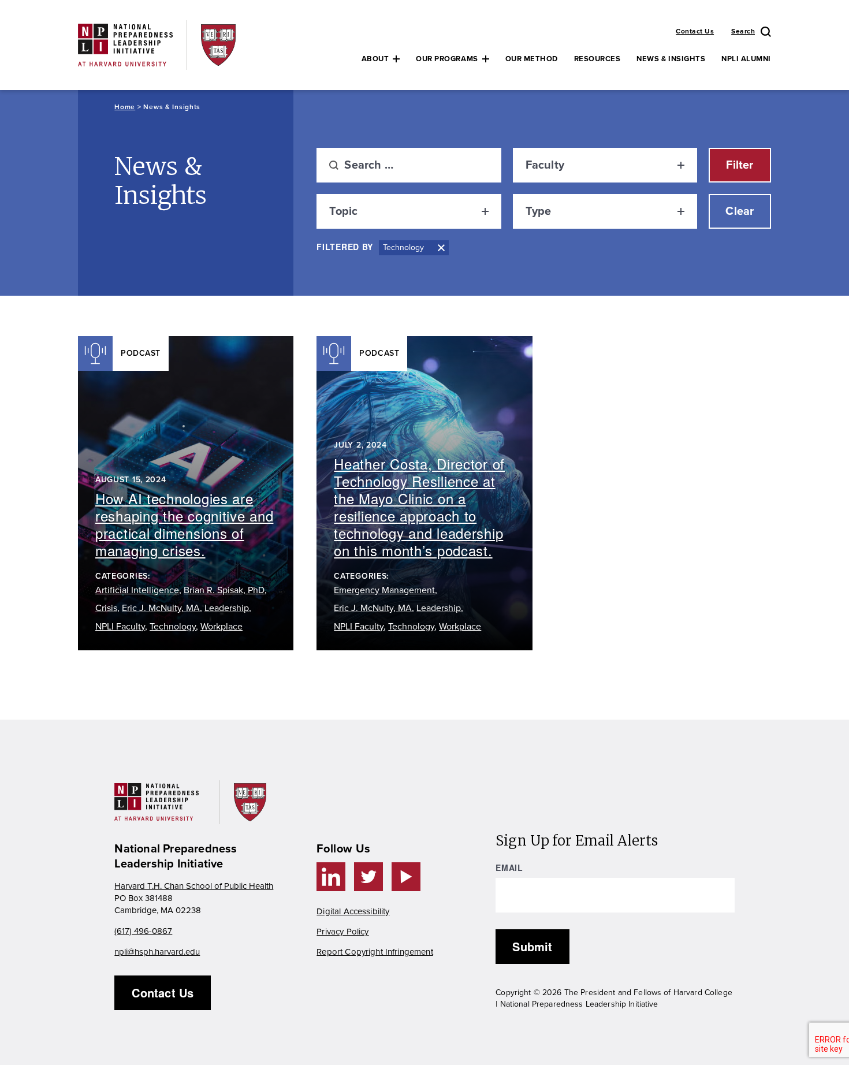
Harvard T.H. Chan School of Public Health (193, 886)
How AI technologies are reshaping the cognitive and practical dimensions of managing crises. (184, 524)
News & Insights (670, 59)
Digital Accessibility (352, 911)
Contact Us (695, 31)
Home (124, 107)
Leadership (226, 608)
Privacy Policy (342, 931)
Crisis (106, 608)
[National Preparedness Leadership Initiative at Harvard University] (125, 45)
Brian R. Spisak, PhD (224, 590)
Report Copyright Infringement (374, 952)
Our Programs (447, 59)
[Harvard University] (218, 44)
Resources (597, 59)
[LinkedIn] (330, 876)
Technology (173, 626)
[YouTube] (406, 876)
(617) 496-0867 (143, 931)
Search (743, 31)
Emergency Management (384, 590)
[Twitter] (368, 876)
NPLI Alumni (746, 59)
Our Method (531, 59)
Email (509, 867)
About (375, 59)
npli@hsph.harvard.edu (157, 952)
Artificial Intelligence (137, 590)
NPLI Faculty (120, 626)
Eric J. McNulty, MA (161, 608)
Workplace (221, 626)
